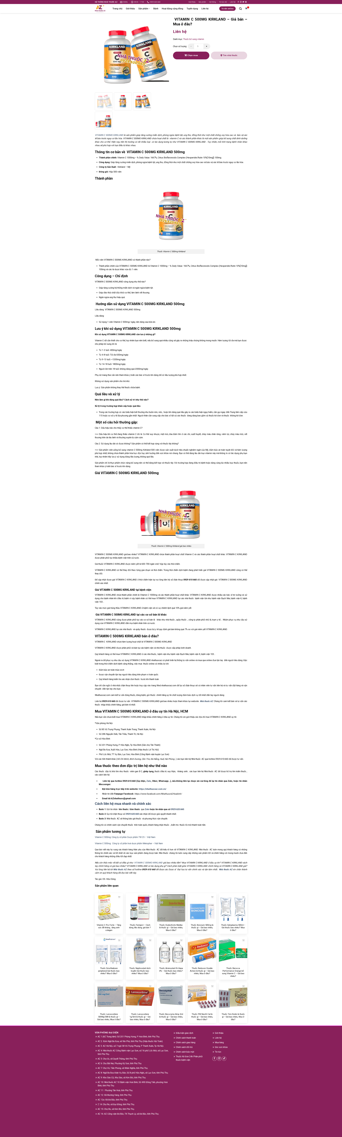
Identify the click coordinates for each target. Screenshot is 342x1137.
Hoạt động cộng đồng (172, 8)
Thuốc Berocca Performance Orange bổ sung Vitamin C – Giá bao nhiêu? (233, 972)
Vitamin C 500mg (103, 837)
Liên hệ (232, 2)
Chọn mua (192, 55)
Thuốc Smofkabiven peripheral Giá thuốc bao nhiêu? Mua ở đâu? (109, 971)
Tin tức (218, 1052)
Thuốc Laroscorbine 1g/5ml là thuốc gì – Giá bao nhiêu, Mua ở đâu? (140, 1017)
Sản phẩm (202, 2)
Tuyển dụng (192, 8)
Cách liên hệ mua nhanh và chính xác (123, 804)
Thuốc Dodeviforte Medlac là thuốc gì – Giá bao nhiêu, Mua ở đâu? (171, 927)
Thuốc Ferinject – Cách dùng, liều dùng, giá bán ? (140, 926)
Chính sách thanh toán (186, 1038)
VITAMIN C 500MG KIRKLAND (148, 862)
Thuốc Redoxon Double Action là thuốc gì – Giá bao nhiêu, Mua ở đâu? (202, 971)
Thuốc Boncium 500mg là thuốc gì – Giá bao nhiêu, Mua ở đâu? (202, 927)
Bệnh (155, 8)
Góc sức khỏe (221, 1047)
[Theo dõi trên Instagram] (241, 2)
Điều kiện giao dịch (184, 1033)
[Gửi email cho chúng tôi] (246, 2)
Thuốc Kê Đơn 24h (184, 1056)
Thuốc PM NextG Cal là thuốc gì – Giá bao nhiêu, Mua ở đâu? (202, 1017)
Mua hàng (219, 1042)
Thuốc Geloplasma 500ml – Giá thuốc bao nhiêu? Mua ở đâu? (233, 927)
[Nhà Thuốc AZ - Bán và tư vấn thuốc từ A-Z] (101, 8)
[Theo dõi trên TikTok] (224, 1058)
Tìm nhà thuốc (230, 55)
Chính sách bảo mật (185, 1052)
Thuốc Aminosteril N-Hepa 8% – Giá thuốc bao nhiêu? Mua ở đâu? (171, 971)
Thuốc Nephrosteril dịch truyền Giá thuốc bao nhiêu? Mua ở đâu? (140, 971)
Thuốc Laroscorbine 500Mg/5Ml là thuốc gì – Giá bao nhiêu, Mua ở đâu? (109, 1017)
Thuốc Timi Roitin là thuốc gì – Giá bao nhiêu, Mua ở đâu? (233, 1017)
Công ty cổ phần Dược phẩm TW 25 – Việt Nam (133, 837)
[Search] (240, 8)
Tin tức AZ (223, 2)
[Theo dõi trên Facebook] (238, 2)
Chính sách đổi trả (184, 1047)
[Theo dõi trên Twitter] (243, 2)
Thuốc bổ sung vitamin (193, 39)
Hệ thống (212, 2)
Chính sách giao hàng (185, 1042)
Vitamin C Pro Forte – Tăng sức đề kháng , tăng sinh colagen (109, 927)
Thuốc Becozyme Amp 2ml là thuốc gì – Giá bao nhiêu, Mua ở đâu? (171, 1017)
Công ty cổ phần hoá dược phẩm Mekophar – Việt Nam (137, 843)
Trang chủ (117, 8)
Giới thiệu (192, 2)
